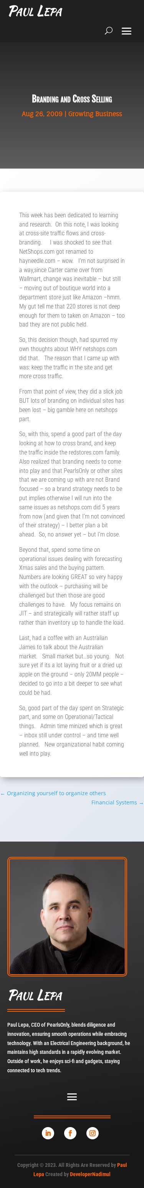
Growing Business (95, 114)
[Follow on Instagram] (92, 1133)
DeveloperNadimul (90, 1174)
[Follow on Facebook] (70, 1133)
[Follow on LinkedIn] (48, 1133)
